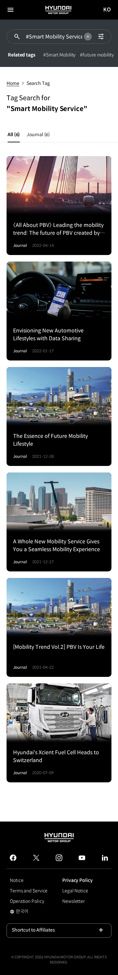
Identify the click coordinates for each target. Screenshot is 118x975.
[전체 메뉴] (10, 10)
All (14, 134)
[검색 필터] (101, 36)
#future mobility (96, 55)
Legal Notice (75, 891)
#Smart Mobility (59, 55)
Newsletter (73, 901)
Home (13, 83)
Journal (38, 134)
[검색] (17, 36)
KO (107, 10)
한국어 (33, 912)
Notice (16, 880)
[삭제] (88, 36)
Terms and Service (29, 891)
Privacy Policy (77, 880)
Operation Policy (27, 901)
